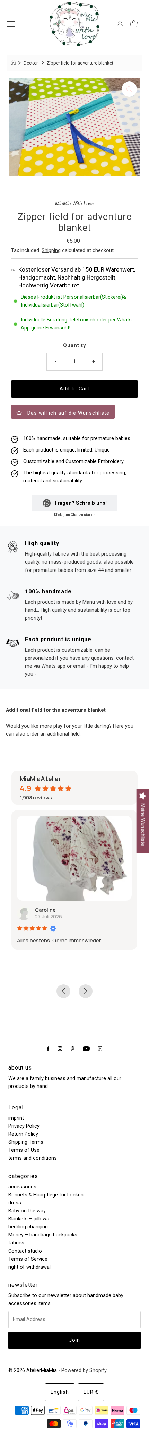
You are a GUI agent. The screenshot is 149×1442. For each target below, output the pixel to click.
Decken (31, 63)
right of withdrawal (29, 1267)
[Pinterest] (72, 1049)
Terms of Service (27, 1259)
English (60, 1392)
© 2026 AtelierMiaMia (32, 1370)
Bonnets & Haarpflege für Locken (46, 1195)
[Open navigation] (11, 24)
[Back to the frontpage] (14, 63)
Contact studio (25, 1251)
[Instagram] (60, 1049)
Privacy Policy (24, 1126)
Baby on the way (27, 1211)
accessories (22, 1187)
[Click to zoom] (129, 89)
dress (14, 1203)
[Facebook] (48, 1049)
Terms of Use (24, 1150)
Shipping (51, 251)
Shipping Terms (25, 1142)
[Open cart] (133, 24)
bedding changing (28, 1227)
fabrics (16, 1243)
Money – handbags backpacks (42, 1235)
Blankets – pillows (28, 1219)
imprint (16, 1118)
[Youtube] (86, 1049)
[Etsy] (100, 1049)
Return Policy (23, 1134)
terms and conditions (32, 1158)
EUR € (91, 1392)
